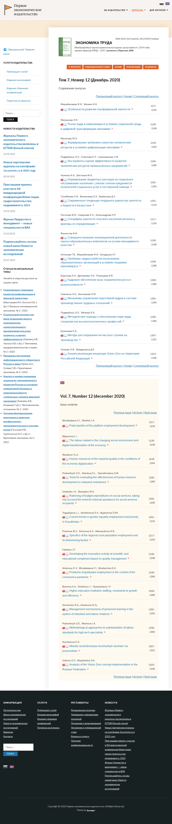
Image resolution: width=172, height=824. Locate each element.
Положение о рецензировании (86, 723)
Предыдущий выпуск (109, 96)
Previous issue (122, 412)
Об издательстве (114, 10)
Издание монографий (19, 80)
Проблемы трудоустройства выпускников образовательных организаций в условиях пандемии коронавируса (94, 262)
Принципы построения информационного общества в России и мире (21, 359)
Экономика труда (93, 42)
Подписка (151, 67)
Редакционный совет (97, 67)
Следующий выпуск (146, 96)
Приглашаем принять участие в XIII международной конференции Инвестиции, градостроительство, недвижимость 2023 (120, 749)
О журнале (75, 67)
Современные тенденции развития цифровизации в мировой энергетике (19, 293)
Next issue (150, 412)
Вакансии (8, 732)
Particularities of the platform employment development (102, 425)
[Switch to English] (167, 3)
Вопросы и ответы (80, 736)
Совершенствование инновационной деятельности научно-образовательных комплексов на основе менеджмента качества (100, 241)
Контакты (8, 736)
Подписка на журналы (19, 100)
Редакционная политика (83, 710)
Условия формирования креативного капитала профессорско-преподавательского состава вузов (20, 421)
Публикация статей (17, 71)
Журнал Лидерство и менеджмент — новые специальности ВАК (17, 223)
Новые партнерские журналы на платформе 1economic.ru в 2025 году (19, 166)
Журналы (137, 10)
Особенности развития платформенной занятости (99, 109)
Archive (137, 412)
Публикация (133, 67)
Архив (118, 67)
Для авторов (158, 10)
